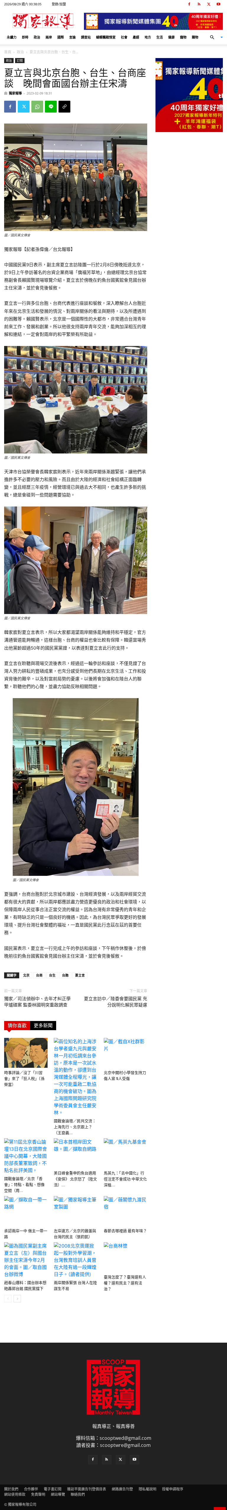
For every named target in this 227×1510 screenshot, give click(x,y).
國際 (60, 37)
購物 (195, 37)
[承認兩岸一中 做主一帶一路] (26, 1211)
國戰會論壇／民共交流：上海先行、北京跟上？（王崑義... (75, 1127)
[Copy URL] (64, 107)
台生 (52, 975)
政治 (37, 37)
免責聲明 (38, 1494)
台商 (39, 975)
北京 (26, 975)
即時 (25, 37)
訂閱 (20, 60)
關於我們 (11, 1489)
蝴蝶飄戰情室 (106, 37)
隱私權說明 (147, 1489)
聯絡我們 (78, 1494)
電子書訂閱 (52, 1489)
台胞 (65, 975)
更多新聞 (43, 1025)
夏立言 (80, 975)
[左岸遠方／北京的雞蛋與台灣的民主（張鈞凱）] (75, 1211)
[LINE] (51, 107)
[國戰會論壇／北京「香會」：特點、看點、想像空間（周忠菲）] (26, 1156)
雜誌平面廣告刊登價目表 (86, 1489)
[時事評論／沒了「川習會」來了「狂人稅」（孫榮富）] (26, 1053)
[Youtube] (218, 4)
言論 (72, 37)
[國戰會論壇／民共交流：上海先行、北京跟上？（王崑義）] (75, 1077)
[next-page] (17, 1298)
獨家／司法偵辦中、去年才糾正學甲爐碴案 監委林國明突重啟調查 (37, 1002)
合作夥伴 (31, 1489)
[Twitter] (208, 4)
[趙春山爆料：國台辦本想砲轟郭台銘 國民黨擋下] (26, 1260)
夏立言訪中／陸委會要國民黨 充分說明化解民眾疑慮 (115, 1002)
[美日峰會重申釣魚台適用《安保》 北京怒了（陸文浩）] (75, 1153)
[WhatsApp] (37, 107)
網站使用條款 (14, 1494)
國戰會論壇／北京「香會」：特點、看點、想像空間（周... (24, 1184)
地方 (148, 37)
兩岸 (49, 37)
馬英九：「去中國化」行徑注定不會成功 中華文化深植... (125, 1179)
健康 (171, 37)
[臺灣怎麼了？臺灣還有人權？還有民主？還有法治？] (125, 1257)
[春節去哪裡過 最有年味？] (125, 1211)
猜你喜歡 (17, 1025)
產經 (136, 37)
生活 (159, 37)
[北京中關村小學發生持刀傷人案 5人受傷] (125, 1053)
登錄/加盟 (59, 4)
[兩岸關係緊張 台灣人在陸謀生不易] (75, 1260)
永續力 (12, 37)
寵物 (183, 37)
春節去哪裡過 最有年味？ (125, 1231)
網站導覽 (58, 1494)
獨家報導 (15, 93)
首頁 (7, 51)
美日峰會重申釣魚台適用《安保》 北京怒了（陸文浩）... (75, 1179)
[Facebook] (189, 4)
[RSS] (198, 4)
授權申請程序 (172, 1489)
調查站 (86, 37)
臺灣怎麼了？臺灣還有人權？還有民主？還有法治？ (125, 1283)
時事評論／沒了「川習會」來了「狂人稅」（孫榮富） (24, 1078)
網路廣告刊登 (122, 1489)
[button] (214, 37)
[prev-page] (8, 1298)
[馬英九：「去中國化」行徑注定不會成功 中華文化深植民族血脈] (125, 1153)
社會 (124, 37)
